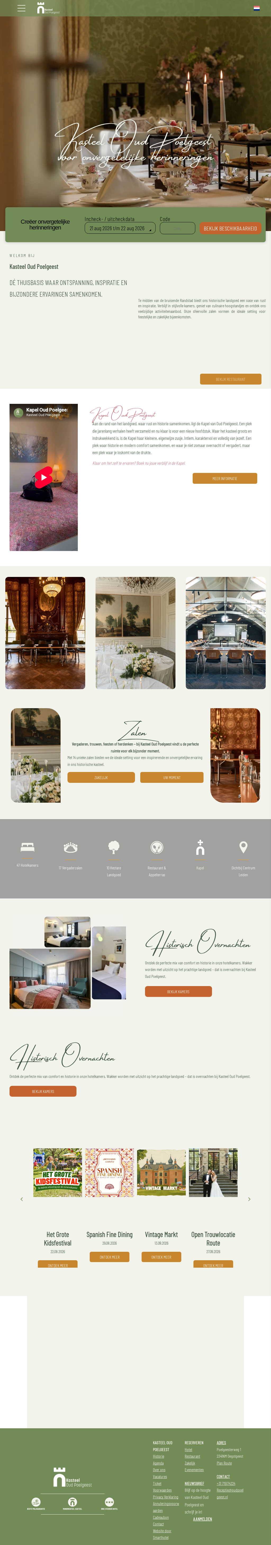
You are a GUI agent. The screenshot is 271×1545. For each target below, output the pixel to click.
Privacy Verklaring (165, 1496)
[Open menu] (21, 8)
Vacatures (160, 1476)
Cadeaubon (161, 1517)
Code (165, 218)
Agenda (158, 1462)
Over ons (159, 1469)
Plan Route (224, 1462)
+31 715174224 (226, 1483)
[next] (249, 1199)
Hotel (188, 1449)
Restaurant (192, 1455)
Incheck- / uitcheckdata (110, 218)
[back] (21, 1199)
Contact (158, 1523)
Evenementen (194, 1469)
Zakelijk (190, 1462)
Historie (158, 1455)
